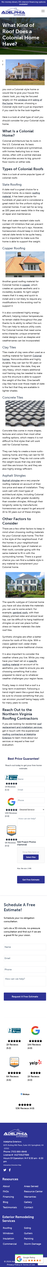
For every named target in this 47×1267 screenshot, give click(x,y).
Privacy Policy (13, 1264)
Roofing (7, 1227)
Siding (27, 1227)
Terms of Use (29, 1264)
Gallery (28, 1202)
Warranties (30, 1196)
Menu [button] (40, 11)
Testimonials (10, 1207)
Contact (28, 1207)
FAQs (6, 1191)
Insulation (8, 1238)
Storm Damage (32, 1243)
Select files (31, 857)
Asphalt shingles (11, 480)
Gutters (28, 1233)
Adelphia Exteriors (12, 1141)
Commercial (10, 1243)
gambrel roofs (20, 612)
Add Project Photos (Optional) (26, 843)
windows (22, 99)
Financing (8, 1196)
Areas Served (31, 1186)
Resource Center (33, 1191)
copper (26, 284)
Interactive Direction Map (12, 1165)
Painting (28, 1238)
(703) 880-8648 (19, 1151)
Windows (8, 1233)
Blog (5, 1202)
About (6, 1186)
